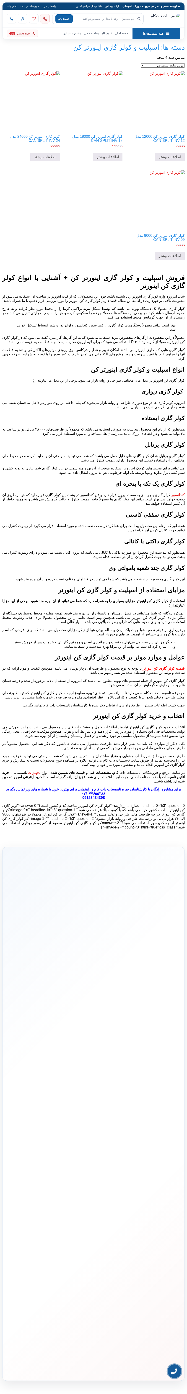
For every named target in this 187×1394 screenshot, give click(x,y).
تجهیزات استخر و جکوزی (94, 1135)
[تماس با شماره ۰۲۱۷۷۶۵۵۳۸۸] (45, 18)
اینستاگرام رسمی (164, 1222)
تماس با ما (12, 6)
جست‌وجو (63, 18)
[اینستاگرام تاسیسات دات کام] (35, 1356)
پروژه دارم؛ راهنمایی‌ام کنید (98, 960)
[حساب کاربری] (22, 18)
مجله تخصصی (91, 33)
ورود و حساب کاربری (45, 1128)
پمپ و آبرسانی (98, 1128)
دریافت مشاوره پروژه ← (94, 1338)
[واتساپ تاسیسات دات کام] (25, 1356)
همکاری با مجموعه (163, 1201)
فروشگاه (107, 33)
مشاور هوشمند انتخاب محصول (34, 1114)
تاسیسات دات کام (107, 789)
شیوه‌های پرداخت (30, 6)
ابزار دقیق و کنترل (97, 1156)
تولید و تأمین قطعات (162, 1208)
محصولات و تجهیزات (96, 1105)
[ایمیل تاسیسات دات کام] (16, 1356)
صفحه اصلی (121, 33)
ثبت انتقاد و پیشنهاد (163, 1215)
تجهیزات (34, 773)
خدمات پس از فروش (45, 1156)
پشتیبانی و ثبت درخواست (43, 1149)
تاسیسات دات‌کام (164, 1172)
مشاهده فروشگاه (47, 1121)
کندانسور (178, 495)
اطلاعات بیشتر (170, 157)
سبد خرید (51, 1135)
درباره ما (168, 1180)
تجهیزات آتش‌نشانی (96, 1163)
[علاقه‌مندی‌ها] (34, 18)
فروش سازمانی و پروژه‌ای (159, 1194)
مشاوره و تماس (72, 33)
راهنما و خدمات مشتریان (43, 1105)
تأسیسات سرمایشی (84, 1114)
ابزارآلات (101, 1149)
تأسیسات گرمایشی (97, 1121)
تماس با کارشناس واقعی (144, 960)
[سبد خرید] (11, 18)
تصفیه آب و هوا (98, 1142)
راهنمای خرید (49, 6)
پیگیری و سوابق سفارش (44, 1142)
